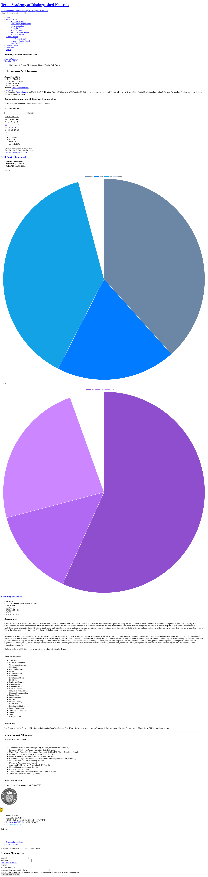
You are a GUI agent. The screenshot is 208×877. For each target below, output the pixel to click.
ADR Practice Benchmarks (14, 157)
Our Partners (10, 47)
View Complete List (18, 39)
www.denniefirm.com (20, 88)
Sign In (8, 50)
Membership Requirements (21, 24)
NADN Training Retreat (20, 32)
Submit (30, 113)
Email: (3, 858)
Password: (5, 860)
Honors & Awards (17, 35)
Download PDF (10, 61)
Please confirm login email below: (14, 870)
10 (6, 125)
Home (8, 17)
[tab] (104, 157)
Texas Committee (17, 26)
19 (12, 127)
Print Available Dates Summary (16, 152)
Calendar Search (12, 45)
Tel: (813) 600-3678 (13, 822)
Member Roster (12, 37)
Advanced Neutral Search (20, 41)
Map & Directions (11, 59)
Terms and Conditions (14, 842)
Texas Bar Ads (16, 28)
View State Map (17, 43)
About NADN (11, 19)
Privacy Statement (13, 844)
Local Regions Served (11, 596)
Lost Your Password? (9, 863)
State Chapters (16, 30)
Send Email (8, 90)
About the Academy (18, 22)
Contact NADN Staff (14, 824)
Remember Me (9, 868)
